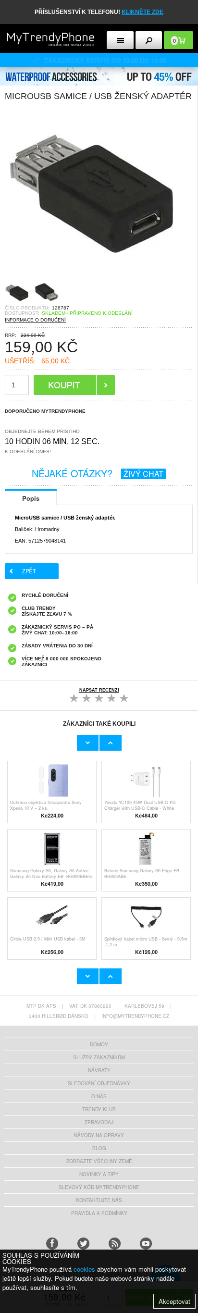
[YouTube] (146, 1244)
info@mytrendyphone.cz (135, 1016)
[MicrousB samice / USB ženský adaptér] (91, 277)
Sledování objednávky (99, 1083)
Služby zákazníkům (99, 1057)
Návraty (99, 1070)
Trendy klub (99, 1109)
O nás (99, 1096)
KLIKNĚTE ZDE (142, 12)
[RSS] (115, 1244)
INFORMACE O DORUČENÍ (35, 319)
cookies (84, 1269)
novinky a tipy (99, 1174)
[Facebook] (52, 1244)
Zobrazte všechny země (99, 1161)
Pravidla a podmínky (99, 1213)
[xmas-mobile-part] (99, 70)
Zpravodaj (99, 1122)
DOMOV (99, 1044)
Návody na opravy (99, 1135)
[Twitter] (83, 1244)
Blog (99, 1148)
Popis (30, 498)
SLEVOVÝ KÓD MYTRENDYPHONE (99, 1187)
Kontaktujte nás (99, 1200)
